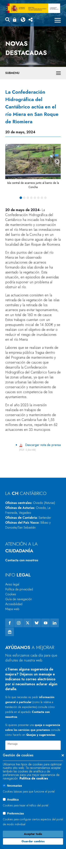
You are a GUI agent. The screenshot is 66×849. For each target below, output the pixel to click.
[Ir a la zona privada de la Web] (15, 19)
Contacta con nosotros (21, 560)
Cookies (10, 594)
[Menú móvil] (58, 20)
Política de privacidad (19, 589)
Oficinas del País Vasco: (28, 525)
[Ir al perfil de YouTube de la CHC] (45, 623)
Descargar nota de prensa (43, 445)
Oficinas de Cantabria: (28, 517)
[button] (7, 20)
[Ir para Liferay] (33, 8)
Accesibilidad (13, 604)
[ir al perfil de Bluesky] (36, 623)
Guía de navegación (18, 599)
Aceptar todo (33, 834)
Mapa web (12, 609)
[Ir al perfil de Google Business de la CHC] (9, 632)
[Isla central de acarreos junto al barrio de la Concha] (33, 161)
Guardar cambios (33, 841)
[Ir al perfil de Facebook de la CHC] (9, 623)
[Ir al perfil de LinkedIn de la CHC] (54, 623)
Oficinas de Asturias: (27, 510)
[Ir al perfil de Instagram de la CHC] (18, 623)
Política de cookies (34, 778)
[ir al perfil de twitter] (27, 623)
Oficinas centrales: (30, 503)
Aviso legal (12, 584)
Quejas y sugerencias (40, 735)
